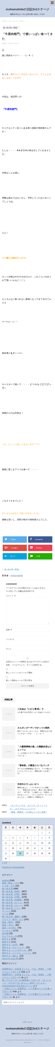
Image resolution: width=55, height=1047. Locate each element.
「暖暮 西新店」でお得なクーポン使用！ (28, 812)
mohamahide (17, 575)
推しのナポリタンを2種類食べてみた (19, 980)
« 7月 (4, 862)
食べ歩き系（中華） (11, 897)
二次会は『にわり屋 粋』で (30, 709)
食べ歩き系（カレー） (12, 905)
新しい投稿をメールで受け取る (19, 680)
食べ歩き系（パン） (11, 908)
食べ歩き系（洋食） (11, 894)
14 (35, 843)
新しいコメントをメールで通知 (19, 673)
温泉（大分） (8, 925)
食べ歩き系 (7, 888)
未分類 (5, 933)
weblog (5, 880)
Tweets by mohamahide (13, 867)
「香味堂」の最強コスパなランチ (33, 765)
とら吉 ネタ (8, 886)
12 (20, 843)
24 (6, 853)
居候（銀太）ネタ (10, 883)
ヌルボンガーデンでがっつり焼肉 (33, 728)
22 (42, 848)
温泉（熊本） (8, 922)
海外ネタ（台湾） (10, 945)
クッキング (7, 930)
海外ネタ (6, 942)
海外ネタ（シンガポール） (15, 950)
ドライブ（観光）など (12, 919)
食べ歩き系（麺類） (11, 916)
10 (6, 843)
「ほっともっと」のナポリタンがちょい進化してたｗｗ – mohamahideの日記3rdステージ (26, 983)
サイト (9, 649)
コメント (11, 596)
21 (35, 848)
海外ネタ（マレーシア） (13, 947)
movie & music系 (10, 959)
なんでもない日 (9, 936)
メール (10, 639)
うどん (5, 914)
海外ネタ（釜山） (10, 956)
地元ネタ (6, 939)
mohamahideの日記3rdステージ (27, 9)
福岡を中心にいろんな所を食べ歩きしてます (27, 1034)
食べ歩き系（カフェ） (12, 902)
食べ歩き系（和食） (12, 569)
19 (20, 848)
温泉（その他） (9, 928)
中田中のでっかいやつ (28, 784)
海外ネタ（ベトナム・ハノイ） (17, 953)
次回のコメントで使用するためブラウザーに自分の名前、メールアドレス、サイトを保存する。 (27, 663)
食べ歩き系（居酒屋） (12, 900)
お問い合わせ (27, 1022)
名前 (9, 630)
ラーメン (6, 911)
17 (6, 848)
